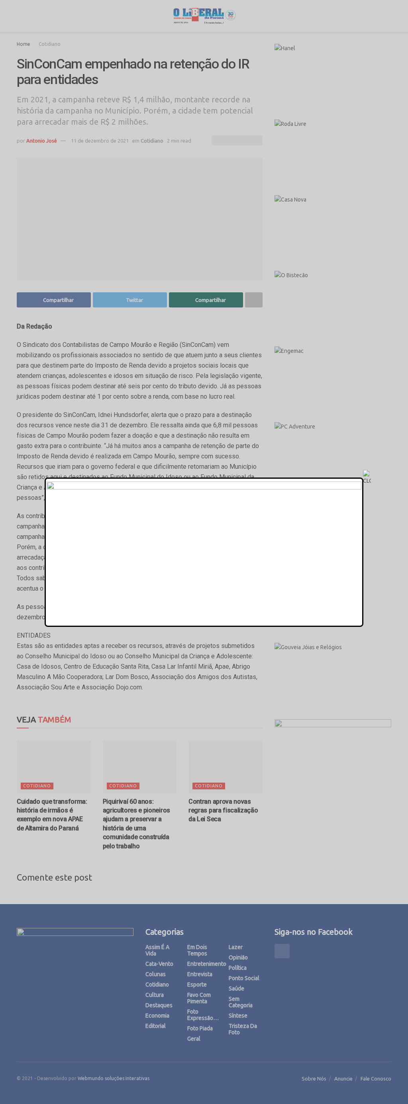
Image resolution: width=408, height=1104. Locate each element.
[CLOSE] (367, 477)
